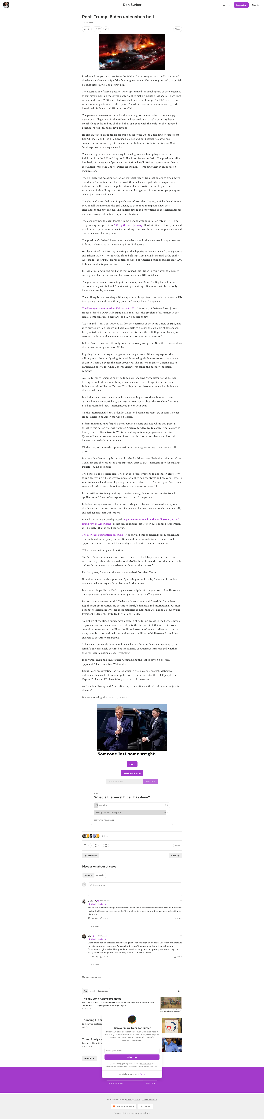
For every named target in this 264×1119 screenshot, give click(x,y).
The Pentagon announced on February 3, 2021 (109, 308)
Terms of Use (145, 1063)
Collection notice (149, 1099)
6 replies (95, 926)
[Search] (224, 5)
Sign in (255, 5)
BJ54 (90, 935)
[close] (158, 1016)
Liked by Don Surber (98, 904)
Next (173, 855)
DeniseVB (92, 900)
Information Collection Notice (131, 1066)
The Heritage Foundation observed (102, 535)
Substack (118, 1113)
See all (87, 1058)
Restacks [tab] (100, 875)
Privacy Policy (152, 1066)
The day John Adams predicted (101, 998)
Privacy (129, 1099)
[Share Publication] (230, 5)
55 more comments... (91, 977)
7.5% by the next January (127, 225)
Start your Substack (124, 1106)
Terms (137, 1099)
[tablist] (94, 875)
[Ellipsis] (180, 900)
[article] (132, 1005)
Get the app (145, 1106)
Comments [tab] (88, 875)
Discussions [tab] (103, 991)
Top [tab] (85, 991)
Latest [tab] (92, 991)
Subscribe (241, 5)
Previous (92, 855)
